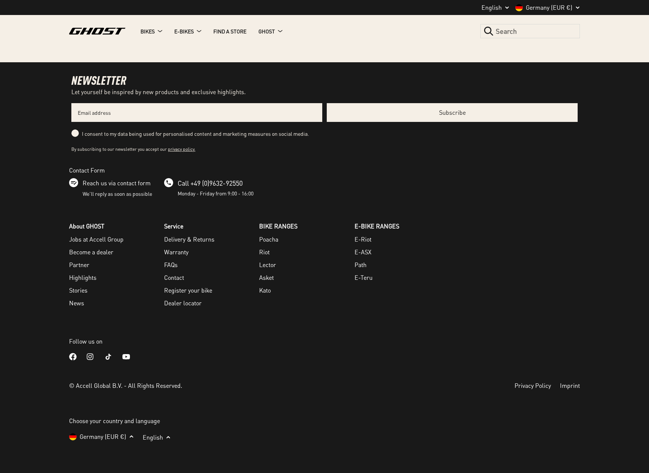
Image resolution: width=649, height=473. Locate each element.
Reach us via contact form (117, 183)
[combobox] (530, 31)
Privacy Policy (533, 385)
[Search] (488, 31)
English (491, 8)
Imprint (570, 385)
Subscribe (452, 112)
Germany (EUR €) (549, 7)
